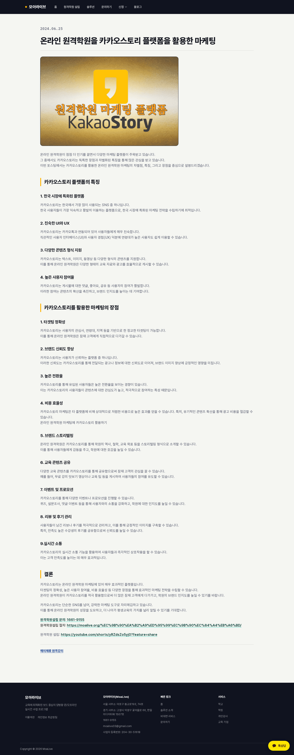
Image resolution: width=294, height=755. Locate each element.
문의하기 (106, 7)
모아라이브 (33, 697)
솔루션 (90, 7)
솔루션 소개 (167, 710)
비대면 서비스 (168, 716)
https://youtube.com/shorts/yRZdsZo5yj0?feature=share (109, 635)
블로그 (138, 7)
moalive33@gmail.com (117, 726)
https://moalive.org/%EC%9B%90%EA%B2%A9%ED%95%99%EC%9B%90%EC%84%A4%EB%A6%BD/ (154, 625)
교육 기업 (223, 722)
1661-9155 (109, 720)
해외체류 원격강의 (51, 651)
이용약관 (30, 717)
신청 (121, 7)
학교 (220, 704)
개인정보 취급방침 (47, 717)
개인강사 (223, 716)
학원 (220, 710)
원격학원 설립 (72, 7)
